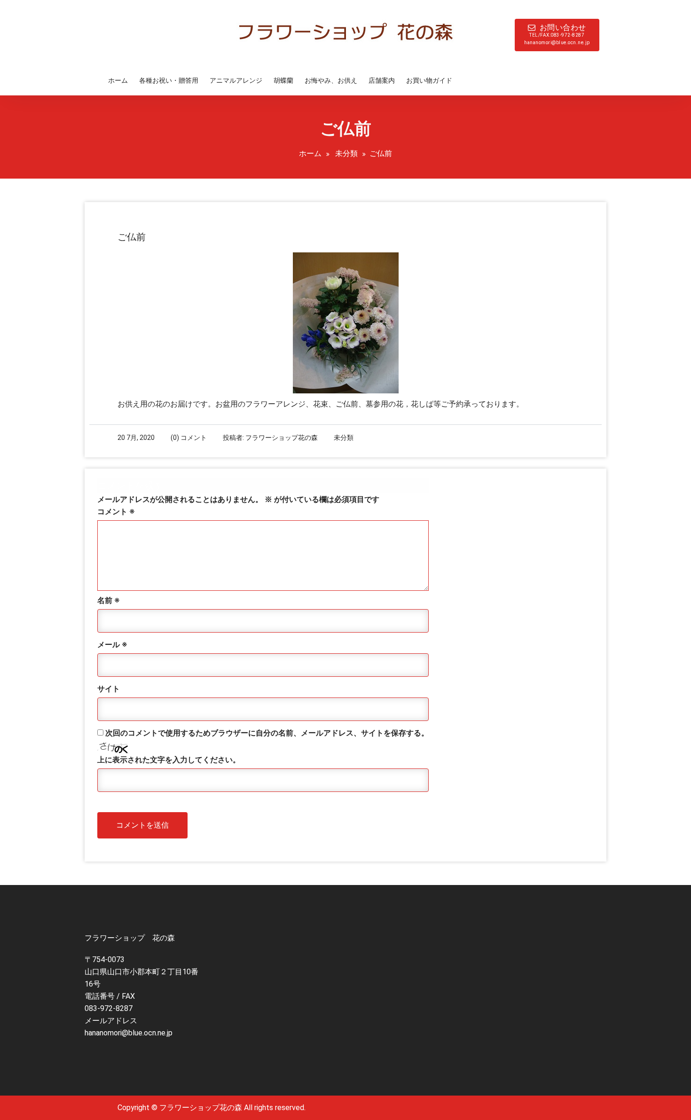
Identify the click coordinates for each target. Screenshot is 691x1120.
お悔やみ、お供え (331, 80)
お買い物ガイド (429, 80)
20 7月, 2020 (136, 437)
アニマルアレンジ (236, 80)
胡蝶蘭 (283, 80)
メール (112, 644)
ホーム (118, 80)
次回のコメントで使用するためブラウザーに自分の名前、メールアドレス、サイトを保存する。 (267, 732)
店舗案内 (382, 80)
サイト (108, 688)
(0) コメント (189, 437)
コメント (115, 511)
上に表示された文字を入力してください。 (168, 759)
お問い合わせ (557, 34)
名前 (108, 600)
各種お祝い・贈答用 (168, 80)
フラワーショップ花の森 (281, 437)
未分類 (346, 153)
